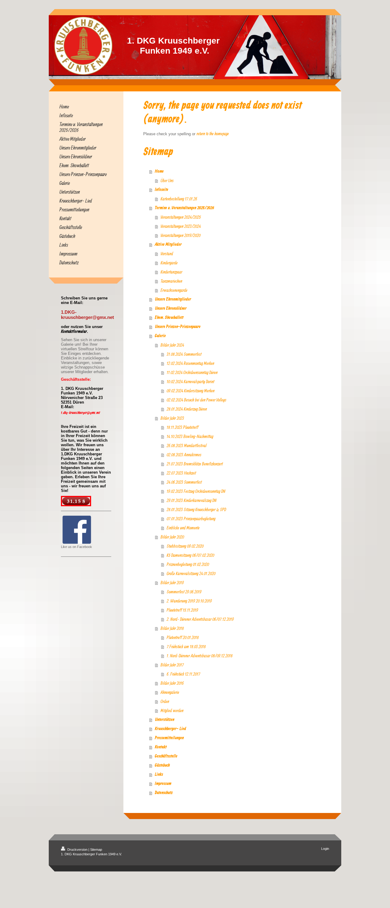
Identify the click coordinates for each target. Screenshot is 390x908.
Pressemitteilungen (169, 738)
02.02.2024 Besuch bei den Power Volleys (196, 399)
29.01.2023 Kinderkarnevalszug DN (192, 500)
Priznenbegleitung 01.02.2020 (188, 564)
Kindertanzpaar (171, 271)
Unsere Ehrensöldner (170, 308)
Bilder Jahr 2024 (172, 345)
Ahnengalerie (170, 692)
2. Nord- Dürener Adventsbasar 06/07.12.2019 (200, 619)
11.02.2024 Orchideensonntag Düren (192, 372)
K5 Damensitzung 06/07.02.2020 (190, 555)
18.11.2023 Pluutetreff (182, 427)
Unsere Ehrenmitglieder (173, 299)
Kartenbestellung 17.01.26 (179, 198)
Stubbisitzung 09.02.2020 (185, 546)
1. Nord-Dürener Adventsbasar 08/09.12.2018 (199, 655)
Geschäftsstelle (166, 756)
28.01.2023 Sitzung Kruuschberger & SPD (196, 509)
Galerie (160, 336)
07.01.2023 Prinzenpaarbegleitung (191, 518)
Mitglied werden (172, 710)
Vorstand (167, 253)
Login (325, 848)
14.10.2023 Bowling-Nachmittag (190, 436)
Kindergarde (169, 262)
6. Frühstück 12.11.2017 (183, 674)
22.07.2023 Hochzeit (181, 472)
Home (159, 171)
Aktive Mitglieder (168, 244)
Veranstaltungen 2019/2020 (180, 235)
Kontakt (161, 747)
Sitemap (96, 849)
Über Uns (167, 180)
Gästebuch (162, 765)
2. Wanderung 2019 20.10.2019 (189, 600)
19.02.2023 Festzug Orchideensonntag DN (196, 491)
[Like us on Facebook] (77, 530)
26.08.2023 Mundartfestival (187, 445)
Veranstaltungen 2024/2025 (181, 217)
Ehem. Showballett (169, 317)
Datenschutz (164, 793)
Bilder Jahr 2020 (172, 536)
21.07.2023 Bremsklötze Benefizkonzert (195, 463)
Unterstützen (164, 720)
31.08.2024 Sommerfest (184, 354)
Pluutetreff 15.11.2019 (182, 610)
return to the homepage (213, 133)
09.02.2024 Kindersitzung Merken (190, 390)
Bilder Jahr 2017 (172, 664)
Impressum (163, 783)
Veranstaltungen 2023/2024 (181, 226)
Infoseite (161, 190)
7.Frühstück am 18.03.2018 (186, 646)
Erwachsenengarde (174, 290)
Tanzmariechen (171, 281)
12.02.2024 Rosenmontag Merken (190, 363)
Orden (165, 701)
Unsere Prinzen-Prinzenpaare (177, 327)
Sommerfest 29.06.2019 (184, 591)
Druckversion (77, 849)
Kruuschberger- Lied (170, 729)
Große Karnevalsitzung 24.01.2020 (191, 573)
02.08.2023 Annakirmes (184, 454)
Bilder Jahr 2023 (172, 418)
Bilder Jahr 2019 (172, 582)
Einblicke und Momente (183, 527)
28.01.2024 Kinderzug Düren (187, 409)
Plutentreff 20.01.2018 (183, 637)
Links (159, 774)
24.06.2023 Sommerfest (184, 482)
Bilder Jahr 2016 (172, 683)
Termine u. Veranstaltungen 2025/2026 (184, 208)
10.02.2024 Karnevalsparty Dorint (190, 381)
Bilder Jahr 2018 (172, 628)
